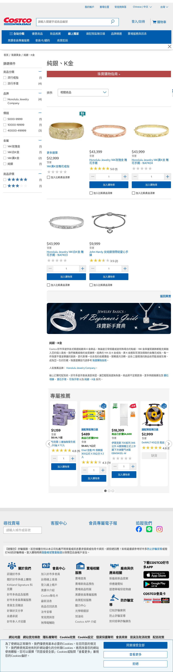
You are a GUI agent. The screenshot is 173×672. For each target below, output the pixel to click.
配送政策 (158, 637)
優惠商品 (37, 33)
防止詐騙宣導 (154, 548)
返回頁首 (165, 296)
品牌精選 (116, 33)
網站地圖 (14, 637)
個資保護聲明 (104, 637)
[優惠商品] (43, 33)
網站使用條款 (31, 637)
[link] (66, 147)
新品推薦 (55, 33)
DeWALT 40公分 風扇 (153, 442)
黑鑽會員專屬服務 (18, 40)
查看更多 (135, 654)
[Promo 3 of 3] (112, 491)
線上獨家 (73, 33)
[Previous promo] (49, 444)
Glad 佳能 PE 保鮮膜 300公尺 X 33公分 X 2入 (92, 454)
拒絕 (135, 664)
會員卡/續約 (42, 40)
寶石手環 (61, 379)
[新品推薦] (61, 33)
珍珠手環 (74, 379)
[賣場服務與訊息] (147, 33)
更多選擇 (52, 152)
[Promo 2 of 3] (109, 491)
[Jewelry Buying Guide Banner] (109, 318)
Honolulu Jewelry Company (80, 367)
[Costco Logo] (17, 21)
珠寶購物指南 (99, 360)
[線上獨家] (79, 33)
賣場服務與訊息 (137, 33)
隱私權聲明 (50, 637)
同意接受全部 (135, 645)
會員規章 (121, 637)
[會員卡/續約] (50, 40)
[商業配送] (68, 40)
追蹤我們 (144, 523)
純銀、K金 (29, 54)
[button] (115, 21)
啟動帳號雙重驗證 (52, 552)
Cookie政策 (67, 637)
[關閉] (169, 47)
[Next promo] (168, 444)
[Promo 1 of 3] (105, 491)
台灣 (162, 6)
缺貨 (154, 456)
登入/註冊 (138, 21)
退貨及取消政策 (140, 637)
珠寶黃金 (16, 54)
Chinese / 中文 (141, 6)
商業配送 (62, 40)
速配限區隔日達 (95, 33)
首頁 (6, 54)
